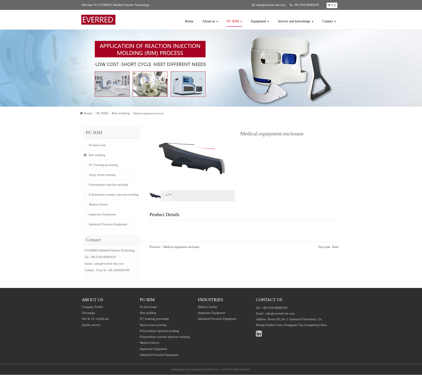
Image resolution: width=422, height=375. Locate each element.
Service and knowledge (294, 21)
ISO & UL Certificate (95, 318)
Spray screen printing (102, 175)
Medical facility (207, 307)
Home (189, 21)
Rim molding (121, 113)
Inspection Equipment (102, 214)
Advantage (88, 313)
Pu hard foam (97, 145)
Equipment (259, 21)
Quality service (91, 325)
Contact (328, 21)
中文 (333, 5)
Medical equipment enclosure (181, 247)
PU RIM (233, 21)
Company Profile (92, 307)
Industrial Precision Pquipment (108, 224)
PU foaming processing (103, 165)
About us (209, 21)
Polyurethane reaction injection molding (114, 194)
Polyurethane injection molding (108, 184)
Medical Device (98, 204)
